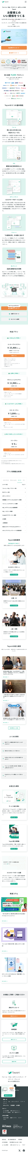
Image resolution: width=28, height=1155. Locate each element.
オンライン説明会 (7, 1112)
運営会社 (4, 1139)
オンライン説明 (15, 319)
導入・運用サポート (16, 1112)
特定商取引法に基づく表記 (16, 1142)
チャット (5, 1103)
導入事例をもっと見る (14, 728)
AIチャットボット (15, 1101)
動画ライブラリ (13, 1117)
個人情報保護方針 (12, 1139)
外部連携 (13, 1105)
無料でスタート (15, 53)
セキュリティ (6, 1105)
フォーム (5, 1101)
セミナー (20, 1117)
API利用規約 (5, 1142)
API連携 (18, 1105)
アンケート (22, 1101)
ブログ (4, 1119)
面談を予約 (14, 1061)
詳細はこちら (14, 355)
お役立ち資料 (6, 1117)
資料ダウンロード (14, 48)
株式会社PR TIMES (13, 543)
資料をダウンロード (8, 1095)
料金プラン (16, 1090)
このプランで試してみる (14, 449)
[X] (19, 1150)
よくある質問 (6, 1110)
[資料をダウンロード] (8, 1090)
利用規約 (20, 1139)
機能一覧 (5, 1099)
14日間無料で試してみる (14, 389)
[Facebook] (24, 1150)
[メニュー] (25, 2)
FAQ (9, 1101)
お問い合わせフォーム (15, 1110)
